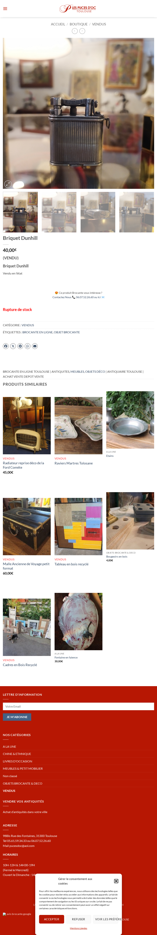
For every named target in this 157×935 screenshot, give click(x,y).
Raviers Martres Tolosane (74, 463)
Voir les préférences (106, 919)
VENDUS (99, 24)
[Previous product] (82, 31)
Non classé (10, 776)
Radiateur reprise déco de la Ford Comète (23, 465)
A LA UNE (9, 746)
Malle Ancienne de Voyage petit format (26, 566)
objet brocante (67, 332)
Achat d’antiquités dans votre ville (25, 812)
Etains (110, 455)
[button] (116, 881)
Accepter (51, 919)
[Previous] (10, 113)
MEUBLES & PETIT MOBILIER (23, 768)
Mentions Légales (78, 928)
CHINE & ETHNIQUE (17, 754)
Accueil (58, 24)
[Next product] (75, 31)
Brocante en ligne (37, 332)
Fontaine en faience (66, 657)
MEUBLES (77, 371)
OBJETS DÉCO (95, 371)
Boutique (78, 24)
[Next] (146, 113)
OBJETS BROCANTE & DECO (22, 783)
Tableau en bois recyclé (71, 564)
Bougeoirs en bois (116, 556)
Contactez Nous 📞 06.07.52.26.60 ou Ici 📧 (78, 297)
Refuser (78, 919)
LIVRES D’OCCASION (17, 761)
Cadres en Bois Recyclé (20, 665)
